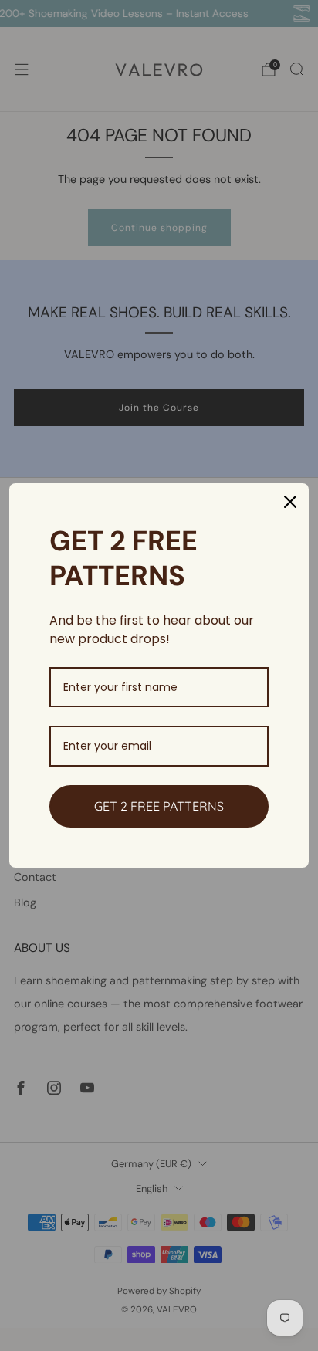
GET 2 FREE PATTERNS (159, 806)
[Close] (290, 501)
